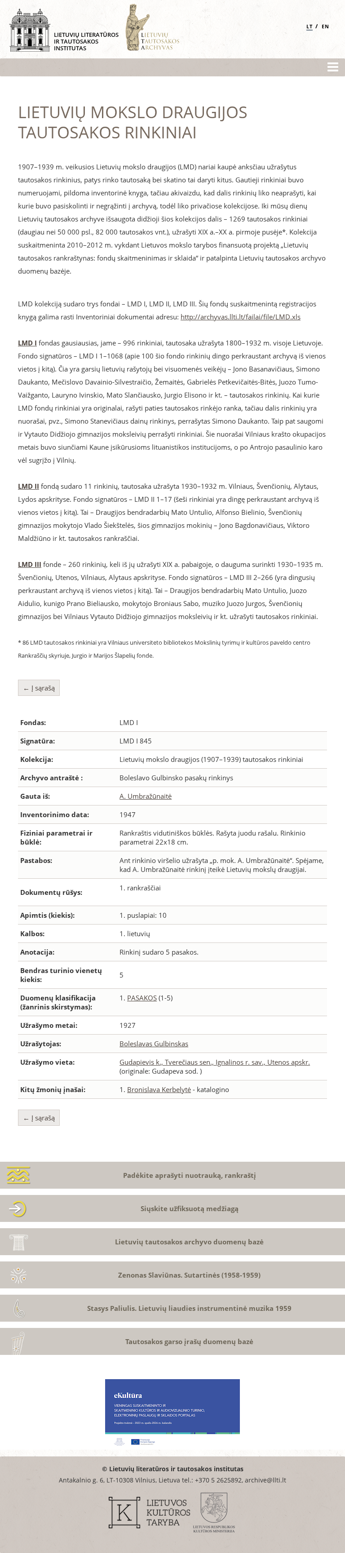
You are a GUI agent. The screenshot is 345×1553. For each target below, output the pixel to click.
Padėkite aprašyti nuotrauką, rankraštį (189, 1175)
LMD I (27, 342)
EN (325, 26)
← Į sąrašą (39, 687)
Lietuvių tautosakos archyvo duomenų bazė (189, 1241)
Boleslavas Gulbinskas (153, 1043)
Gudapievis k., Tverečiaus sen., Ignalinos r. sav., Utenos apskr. (214, 1061)
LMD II (28, 486)
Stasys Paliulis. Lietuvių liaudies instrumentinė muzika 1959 (189, 1308)
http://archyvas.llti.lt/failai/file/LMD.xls (241, 316)
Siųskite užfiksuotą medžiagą (190, 1208)
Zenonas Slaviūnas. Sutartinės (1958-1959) (189, 1274)
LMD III (29, 564)
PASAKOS (142, 997)
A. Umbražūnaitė (145, 796)
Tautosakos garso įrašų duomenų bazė (189, 1341)
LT (309, 26)
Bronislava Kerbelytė (159, 1089)
